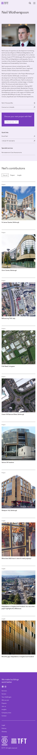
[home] (4, 3)
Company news (6, 713)
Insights (4, 709)
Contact (4, 716)
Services (4, 691)
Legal (3, 725)
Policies (4, 728)
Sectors (4, 694)
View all (5, 175)
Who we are (5, 700)
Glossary (4, 731)
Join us (4, 706)
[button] (34, 3)
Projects (4, 703)
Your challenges (6, 697)
